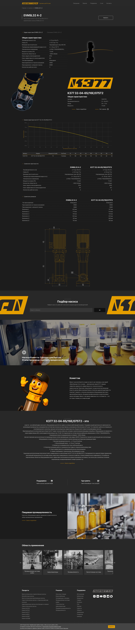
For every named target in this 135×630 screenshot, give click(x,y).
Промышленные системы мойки (63, 601)
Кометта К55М (26, 618)
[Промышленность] (52, 559)
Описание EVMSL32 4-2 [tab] (54, 32)
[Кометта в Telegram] (108, 596)
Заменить (105, 17)
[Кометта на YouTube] (101, 596)
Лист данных (102, 109)
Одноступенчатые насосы (29, 606)
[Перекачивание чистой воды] (93, 559)
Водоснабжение (60, 596)
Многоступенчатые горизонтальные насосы (34, 594)
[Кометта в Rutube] (94, 596)
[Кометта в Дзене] (104, 596)
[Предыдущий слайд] (21, 562)
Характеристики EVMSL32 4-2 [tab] (33, 32)
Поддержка (93, 3)
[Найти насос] (99, 310)
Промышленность (61, 610)
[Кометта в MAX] (111, 596)
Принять (111, 626)
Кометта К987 (26, 616)
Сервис (79, 600)
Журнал (85, 3)
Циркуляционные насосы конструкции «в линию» (35, 604)
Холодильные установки (62, 598)
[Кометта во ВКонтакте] (98, 596)
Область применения (80, 611)
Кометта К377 (26, 612)
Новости (79, 608)
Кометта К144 (26, 610)
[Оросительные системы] (73, 559)
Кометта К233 (26, 608)
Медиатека (80, 598)
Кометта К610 (25, 614)
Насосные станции (61, 594)
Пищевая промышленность (63, 608)
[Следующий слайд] (114, 562)
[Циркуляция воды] (32, 559)
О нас (101, 3)
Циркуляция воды (60, 606)
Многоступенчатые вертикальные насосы (33, 598)
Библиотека (80, 596)
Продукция (76, 3)
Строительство (60, 604)
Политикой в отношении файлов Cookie (52, 626)
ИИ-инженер (80, 594)
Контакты (109, 3)
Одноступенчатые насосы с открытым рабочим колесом (35, 601)
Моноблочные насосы (28, 596)
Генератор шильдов (80, 615)
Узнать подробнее (81, 109)
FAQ (78, 604)
